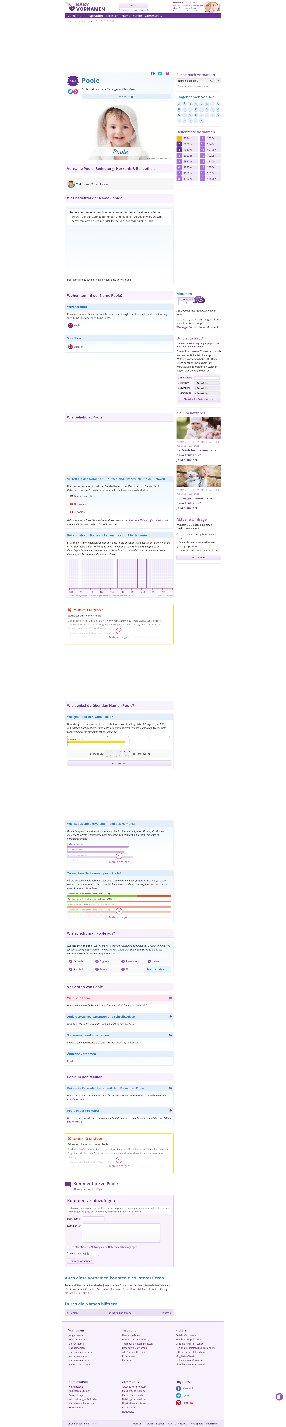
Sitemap (160, 1423)
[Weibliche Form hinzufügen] (170, 998)
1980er (188, 167)
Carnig (163, 1289)
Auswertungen (77, 1395)
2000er (188, 155)
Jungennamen (76, 1335)
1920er (211, 155)
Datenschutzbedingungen (122, 1247)
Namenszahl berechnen (82, 1403)
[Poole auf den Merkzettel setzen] (167, 74)
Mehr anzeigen (156, 969)
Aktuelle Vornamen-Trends (191, 1364)
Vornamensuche (78, 1356)
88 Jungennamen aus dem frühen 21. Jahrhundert (195, 503)
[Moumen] (191, 305)
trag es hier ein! (75, 1122)
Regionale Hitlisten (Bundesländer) (195, 1347)
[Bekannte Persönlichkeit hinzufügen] (170, 1089)
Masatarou (71, 1293)
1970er (188, 173)
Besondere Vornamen (134, 1347)
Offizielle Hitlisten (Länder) (190, 1343)
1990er (188, 161)
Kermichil (135, 1289)
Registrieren (124, 10)
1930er (211, 150)
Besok (125, 1289)
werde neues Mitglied (79, 1211)
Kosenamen (129, 1356)
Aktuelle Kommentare (134, 1386)
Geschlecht (183, 382)
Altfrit (86, 1293)
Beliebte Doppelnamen (189, 1339)
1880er (211, 179)
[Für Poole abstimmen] (132, 96)
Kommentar (74, 1225)
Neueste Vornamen (80, 1364)
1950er (211, 138)
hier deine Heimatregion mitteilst (146, 520)
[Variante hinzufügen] (170, 1017)
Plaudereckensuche (133, 1395)
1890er (211, 173)
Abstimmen (119, 763)
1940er (211, 144)
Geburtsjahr (184, 387)
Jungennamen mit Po (119, 1312)
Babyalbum (128, 1407)
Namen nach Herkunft (81, 1352)
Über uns (138, 1423)
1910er (211, 161)
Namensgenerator (79, 1360)
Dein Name (73, 1218)
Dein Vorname (185, 377)
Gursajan (90, 1289)
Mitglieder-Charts (185, 1356)
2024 (186, 138)
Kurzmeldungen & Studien (83, 1399)
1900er (211, 167)
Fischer (155, 1289)
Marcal (146, 1289)
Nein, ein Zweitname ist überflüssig (199, 550)
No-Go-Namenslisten (134, 1403)
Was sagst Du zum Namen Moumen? (197, 327)
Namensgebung (131, 1335)
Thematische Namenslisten (137, 1343)
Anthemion (103, 1289)
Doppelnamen (77, 1347)
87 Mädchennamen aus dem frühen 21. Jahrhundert (197, 455)
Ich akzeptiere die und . (104, 1247)
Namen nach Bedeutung (135, 1339)
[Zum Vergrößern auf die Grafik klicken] (119, 577)
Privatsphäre (197, 1423)
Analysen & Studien (79, 1390)
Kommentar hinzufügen (90, 1189)
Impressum (212, 1423)
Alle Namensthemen (133, 1352)
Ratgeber (127, 1360)
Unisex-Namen (77, 1343)
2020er (188, 144)
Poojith (71, 1061)
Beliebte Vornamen (186, 1335)
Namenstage (76, 1386)
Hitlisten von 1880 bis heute (191, 1352)
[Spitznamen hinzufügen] (170, 1036)
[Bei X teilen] (160, 74)
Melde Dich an (157, 1208)
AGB (170, 1423)
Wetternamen (76, 1407)
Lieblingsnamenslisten (134, 1399)
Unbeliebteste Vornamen (190, 1360)
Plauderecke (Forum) (134, 1390)
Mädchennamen (78, 1339)
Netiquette (128, 1411)
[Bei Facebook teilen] (152, 74)
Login (133, 5)
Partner (149, 1423)
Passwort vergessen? (139, 10)
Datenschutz (181, 1423)
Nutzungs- (96, 1247)
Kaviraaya (115, 1289)
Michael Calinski (100, 184)
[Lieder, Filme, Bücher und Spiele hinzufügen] (170, 1111)
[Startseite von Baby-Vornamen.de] (85, 10)
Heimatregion (185, 392)
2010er (188, 150)
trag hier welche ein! (125, 1024)
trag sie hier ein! (138, 1005)
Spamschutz (74, 1253)
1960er (188, 179)
